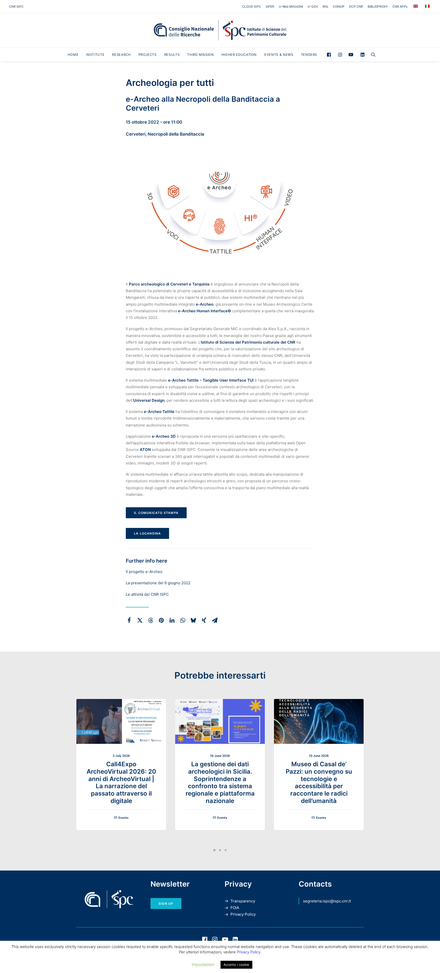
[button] (330, 54)
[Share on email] (215, 620)
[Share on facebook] (129, 620)
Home (73, 55)
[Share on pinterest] (161, 620)
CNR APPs (399, 6)
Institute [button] (95, 55)
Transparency (242, 901)
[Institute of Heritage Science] (220, 30)
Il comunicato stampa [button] (156, 513)
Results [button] (172, 55)
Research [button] (121, 55)
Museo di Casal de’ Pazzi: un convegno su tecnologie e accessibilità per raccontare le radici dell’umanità (319, 782)
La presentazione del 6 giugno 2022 (158, 582)
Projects (148, 55)
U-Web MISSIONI (291, 6)
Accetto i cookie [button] (236, 965)
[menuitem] (252, 6)
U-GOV (313, 6)
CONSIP (339, 6)
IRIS (325, 6)
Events (123, 818)
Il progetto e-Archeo (144, 571)
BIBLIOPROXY (378, 6)
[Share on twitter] (140, 620)
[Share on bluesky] (193, 620)
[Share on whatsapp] (182, 620)
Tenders (309, 55)
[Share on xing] (204, 620)
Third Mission (200, 55)
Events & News (278, 55)
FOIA (234, 907)
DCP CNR (356, 6)
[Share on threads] (150, 620)
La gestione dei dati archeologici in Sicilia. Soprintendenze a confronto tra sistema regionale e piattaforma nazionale (220, 782)
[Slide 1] (214, 850)
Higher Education (239, 55)
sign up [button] (166, 903)
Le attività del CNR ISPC (147, 594)
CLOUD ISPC (251, 6)
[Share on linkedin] (172, 620)
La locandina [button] (147, 533)
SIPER (270, 6)
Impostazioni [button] (203, 964)
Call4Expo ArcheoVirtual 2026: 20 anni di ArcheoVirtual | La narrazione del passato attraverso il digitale (121, 782)
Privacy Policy (243, 914)
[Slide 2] (220, 850)
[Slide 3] (225, 850)
